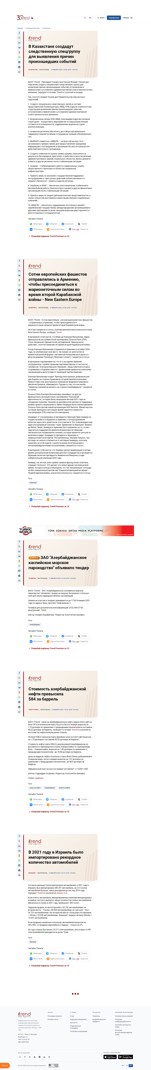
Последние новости (55, 1016)
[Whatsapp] (20, 1057)
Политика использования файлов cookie (123, 1032)
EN (123, 1065)
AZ (127, 1065)
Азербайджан (35, 624)
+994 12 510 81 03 (23, 1039)
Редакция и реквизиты (78, 1019)
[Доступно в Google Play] (125, 1057)
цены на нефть (35, 788)
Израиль (33, 942)
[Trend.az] (25, 17)
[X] (30, 1057)
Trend (59, 332)
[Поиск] (85, 18)
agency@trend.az (23, 1042)
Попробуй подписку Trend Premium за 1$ (50, 236)
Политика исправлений (78, 1031)
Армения (33, 483)
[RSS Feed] (49, 1057)
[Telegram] (39, 1057)
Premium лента (53, 1019)
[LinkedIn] (44, 1057)
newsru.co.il (61, 893)
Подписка (96, 1016)
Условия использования (124, 1016)
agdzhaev (39, 778)
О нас (72, 1016)
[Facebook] (25, 1057)
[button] (19, 33)
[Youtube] (35, 1057)
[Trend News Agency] (24, 1014)
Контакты (73, 1023)
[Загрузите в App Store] (110, 1057)
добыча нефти (64, 788)
